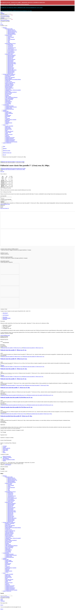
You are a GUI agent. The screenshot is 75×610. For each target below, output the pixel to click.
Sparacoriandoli (8, 115)
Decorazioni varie (8, 93)
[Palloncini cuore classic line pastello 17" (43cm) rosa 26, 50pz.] (24, 385)
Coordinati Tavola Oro (9, 138)
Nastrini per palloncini (9, 87)
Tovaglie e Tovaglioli (9, 125)
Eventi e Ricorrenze (11, 39)
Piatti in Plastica (8, 128)
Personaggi (10, 36)
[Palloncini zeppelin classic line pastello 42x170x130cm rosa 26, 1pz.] (26, 404)
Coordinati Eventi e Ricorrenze (11, 106)
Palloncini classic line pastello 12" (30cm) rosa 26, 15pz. (13, 368)
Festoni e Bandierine (9, 113)
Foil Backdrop (7, 91)
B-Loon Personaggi (11, 51)
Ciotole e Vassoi (8, 132)
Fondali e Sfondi (8, 112)
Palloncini (5, 27)
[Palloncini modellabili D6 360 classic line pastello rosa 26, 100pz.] (37, 168)
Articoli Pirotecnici (8, 122)
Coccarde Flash (8, 103)
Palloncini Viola (10, 65)
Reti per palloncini (8, 86)
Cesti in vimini (8, 88)
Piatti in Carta (7, 126)
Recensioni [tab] (5, 319)
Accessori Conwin (8, 81)
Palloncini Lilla (10, 64)
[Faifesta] (2, 13)
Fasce (6, 117)
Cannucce (7, 135)
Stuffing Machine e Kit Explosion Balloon (13, 79)
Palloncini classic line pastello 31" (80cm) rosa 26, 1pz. (13, 350)
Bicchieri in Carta (8, 129)
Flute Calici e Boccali (9, 131)
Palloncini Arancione (11, 59)
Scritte (9, 42)
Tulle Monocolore (8, 101)
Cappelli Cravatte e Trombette (10, 119)
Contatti (4, 447)
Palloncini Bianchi (11, 56)
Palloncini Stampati (11, 32)
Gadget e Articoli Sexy (7, 142)
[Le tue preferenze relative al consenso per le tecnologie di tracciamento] (1, 457)
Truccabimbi (7, 118)
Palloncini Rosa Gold (11, 62)
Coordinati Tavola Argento (10, 139)
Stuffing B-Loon (11, 52)
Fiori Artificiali (8, 76)
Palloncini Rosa (10, 61)
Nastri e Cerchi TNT (9, 99)
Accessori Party (6, 111)
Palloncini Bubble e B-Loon (10, 43)
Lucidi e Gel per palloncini (10, 82)
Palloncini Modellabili (12, 33)
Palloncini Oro (10, 58)
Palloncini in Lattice (9, 28)
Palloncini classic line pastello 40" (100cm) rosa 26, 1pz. (13, 358)
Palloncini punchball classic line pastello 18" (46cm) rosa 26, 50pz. (16, 416)
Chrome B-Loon (11, 48)
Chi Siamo (5, 446)
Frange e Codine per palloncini (11, 92)
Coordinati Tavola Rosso (9, 140)
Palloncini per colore (9, 54)
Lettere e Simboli (11, 37)
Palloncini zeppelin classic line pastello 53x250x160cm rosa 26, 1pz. (16, 397)
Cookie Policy (5, 450)
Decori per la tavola (8, 134)
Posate (6, 130)
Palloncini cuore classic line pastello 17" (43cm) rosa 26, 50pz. (15, 387)
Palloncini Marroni (11, 70)
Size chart (2, 171)
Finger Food (7, 136)
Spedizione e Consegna (7, 457)
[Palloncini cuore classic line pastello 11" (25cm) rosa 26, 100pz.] (37, 169)
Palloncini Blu (10, 66)
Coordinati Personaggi (9, 105)
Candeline (5, 110)
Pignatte (6, 114)
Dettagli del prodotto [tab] (6, 318)
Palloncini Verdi (10, 68)
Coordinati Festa (6, 104)
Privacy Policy (5, 449)
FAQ (4, 451)
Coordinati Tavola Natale (9, 137)
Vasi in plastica (8, 102)
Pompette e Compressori (9, 75)
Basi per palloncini (8, 78)
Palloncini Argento (11, 72)
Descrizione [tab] (5, 317)
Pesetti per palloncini (9, 83)
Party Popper (7, 116)
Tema (9, 41)
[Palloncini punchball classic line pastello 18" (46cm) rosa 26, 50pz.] (26, 413)
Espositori (7, 95)
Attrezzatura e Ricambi (9, 84)
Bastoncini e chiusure (9, 85)
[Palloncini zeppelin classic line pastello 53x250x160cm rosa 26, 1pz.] (26, 395)
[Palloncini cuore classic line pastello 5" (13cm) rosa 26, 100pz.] (12, 161)
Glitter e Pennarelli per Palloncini (11, 97)
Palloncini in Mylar (8, 35)
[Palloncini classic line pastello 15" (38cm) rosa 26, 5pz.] (21, 376)
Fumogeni (7, 121)
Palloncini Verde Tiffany (12, 69)
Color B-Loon (10, 46)
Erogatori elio (7, 80)
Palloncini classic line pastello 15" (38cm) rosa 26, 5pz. (13, 378)
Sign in (1, 604)
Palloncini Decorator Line (12, 31)
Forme (9, 40)
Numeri (9, 38)
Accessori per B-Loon (12, 47)
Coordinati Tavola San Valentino (11, 141)
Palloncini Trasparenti (12, 55)
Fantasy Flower (8, 96)
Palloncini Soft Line (11, 29)
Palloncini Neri (10, 73)
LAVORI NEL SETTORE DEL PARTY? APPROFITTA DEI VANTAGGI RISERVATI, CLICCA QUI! (21, 7)
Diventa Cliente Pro (6, 448)
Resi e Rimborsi (6, 458)
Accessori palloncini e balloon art (9, 74)
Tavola (4, 124)
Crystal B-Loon (10, 45)
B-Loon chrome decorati (12, 49)
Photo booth (7, 120)
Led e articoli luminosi (9, 98)
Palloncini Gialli (10, 57)
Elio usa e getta (8, 94)
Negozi (4, 452)
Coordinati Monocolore (9, 109)
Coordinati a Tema (8, 107)
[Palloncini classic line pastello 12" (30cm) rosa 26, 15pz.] (22, 366)
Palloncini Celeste (11, 67)
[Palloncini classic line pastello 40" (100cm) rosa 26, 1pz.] (22, 356)
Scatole (6, 133)
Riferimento (2, 337)
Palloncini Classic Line (12, 30)
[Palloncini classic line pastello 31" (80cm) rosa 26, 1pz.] (21, 347)
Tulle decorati (7, 100)
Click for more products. (4, 15)
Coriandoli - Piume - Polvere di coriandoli (13, 89)
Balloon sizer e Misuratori (10, 77)
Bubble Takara (10, 44)
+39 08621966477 (7, 464)
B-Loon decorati (11, 50)
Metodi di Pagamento (7, 456)
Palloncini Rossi (10, 60)
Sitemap (4, 460)
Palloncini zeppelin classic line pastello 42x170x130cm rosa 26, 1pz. (16, 407)
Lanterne (6, 123)
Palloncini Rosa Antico (12, 63)
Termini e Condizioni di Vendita (9, 459)
